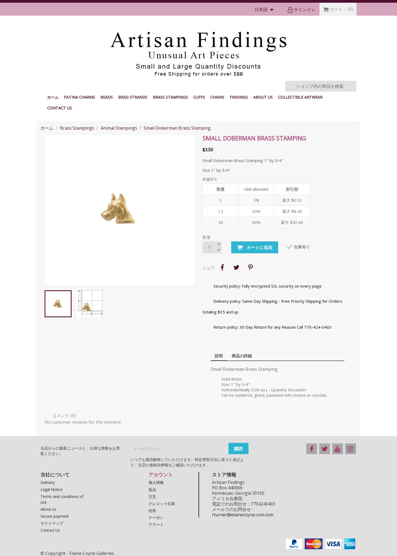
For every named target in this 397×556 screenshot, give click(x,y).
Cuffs (199, 97)
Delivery (48, 482)
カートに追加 (258, 247)
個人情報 (156, 482)
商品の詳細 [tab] (242, 355)
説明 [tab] (219, 355)
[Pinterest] (250, 267)
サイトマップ (52, 523)
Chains (217, 97)
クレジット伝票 (162, 503)
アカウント (161, 474)
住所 (152, 510)
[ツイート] (236, 267)
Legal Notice (52, 489)
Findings (239, 97)
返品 (152, 489)
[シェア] (222, 267)
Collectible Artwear (300, 97)
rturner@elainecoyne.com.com (242, 515)
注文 (152, 496)
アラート (156, 524)
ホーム (53, 97)
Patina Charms (79, 97)
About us (263, 97)
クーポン (156, 517)
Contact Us (59, 107)
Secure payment (55, 516)
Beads (106, 97)
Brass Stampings (170, 97)
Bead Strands (132, 97)
